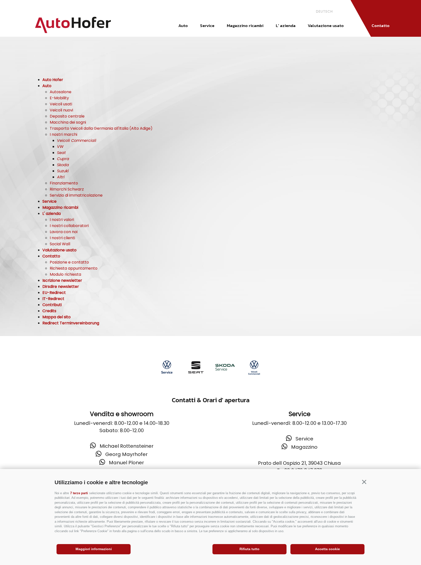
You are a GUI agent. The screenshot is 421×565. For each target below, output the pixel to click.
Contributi (52, 305)
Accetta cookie (327, 549)
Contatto (381, 25)
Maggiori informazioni (94, 549)
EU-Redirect (54, 292)
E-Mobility (59, 98)
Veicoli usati (61, 104)
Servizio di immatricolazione (76, 195)
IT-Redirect (53, 298)
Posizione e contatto (69, 262)
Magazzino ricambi (245, 25)
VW (60, 146)
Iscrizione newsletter (62, 280)
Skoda (63, 165)
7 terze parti (79, 493)
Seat (61, 152)
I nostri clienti (62, 238)
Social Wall (60, 244)
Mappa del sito (56, 317)
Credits (49, 311)
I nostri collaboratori (69, 225)
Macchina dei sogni (68, 122)
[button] (364, 481)
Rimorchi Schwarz (67, 189)
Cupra (63, 159)
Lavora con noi (63, 232)
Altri (61, 177)
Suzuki (63, 171)
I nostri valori (62, 219)
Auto (183, 25)
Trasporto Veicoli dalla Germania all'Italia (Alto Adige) (101, 128)
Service (207, 25)
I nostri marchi (63, 134)
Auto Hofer (52, 79)
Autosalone (60, 92)
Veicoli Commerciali (76, 140)
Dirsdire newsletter (60, 286)
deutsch (324, 11)
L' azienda (286, 25)
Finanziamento (64, 183)
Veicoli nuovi (61, 110)
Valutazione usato (326, 25)
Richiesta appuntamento (73, 268)
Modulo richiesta (65, 274)
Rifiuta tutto (249, 549)
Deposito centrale (67, 116)
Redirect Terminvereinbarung (70, 323)
